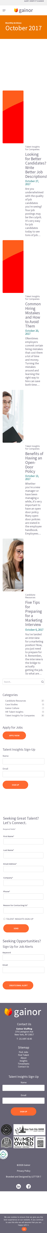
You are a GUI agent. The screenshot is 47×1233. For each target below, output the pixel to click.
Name (5, 755)
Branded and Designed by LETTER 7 (23, 1176)
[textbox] (7, 909)
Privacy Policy (23, 1170)
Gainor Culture (12, 708)
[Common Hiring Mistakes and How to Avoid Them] (13, 266)
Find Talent (23, 1054)
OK (24, 1229)
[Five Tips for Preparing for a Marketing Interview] (13, 565)
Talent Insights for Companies (32, 148)
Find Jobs (23, 1052)
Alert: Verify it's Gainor (34, 1)
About (24, 1057)
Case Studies (11, 704)
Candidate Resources (30, 596)
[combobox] (23, 910)
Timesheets (23, 1063)
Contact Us (23, 1066)
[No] (43, 1223)
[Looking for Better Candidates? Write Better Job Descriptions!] (13, 117)
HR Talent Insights (14, 712)
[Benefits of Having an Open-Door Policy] (13, 416)
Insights (23, 1060)
